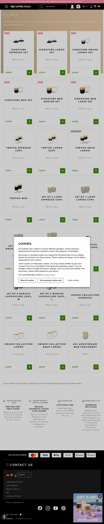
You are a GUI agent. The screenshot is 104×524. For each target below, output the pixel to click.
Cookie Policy (49, 275)
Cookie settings (73, 280)
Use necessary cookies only (51, 280)
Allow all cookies (27, 280)
